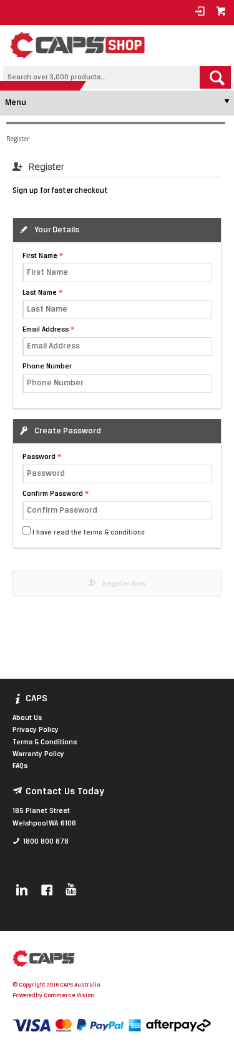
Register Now (124, 584)
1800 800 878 (46, 841)
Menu (15, 102)
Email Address (45, 329)
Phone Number (47, 366)
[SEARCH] (215, 77)
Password (39, 457)
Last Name (39, 293)
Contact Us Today (65, 792)
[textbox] (101, 77)
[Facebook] (46, 891)
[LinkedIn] (21, 891)
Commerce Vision (69, 995)
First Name (39, 256)
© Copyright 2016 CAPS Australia (56, 985)
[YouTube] (70, 891)
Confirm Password (52, 494)
